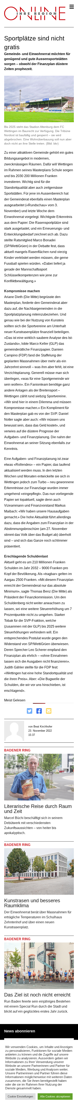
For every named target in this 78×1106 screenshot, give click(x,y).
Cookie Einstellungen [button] (20, 1096)
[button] (71, 6)
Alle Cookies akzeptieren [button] (55, 1096)
